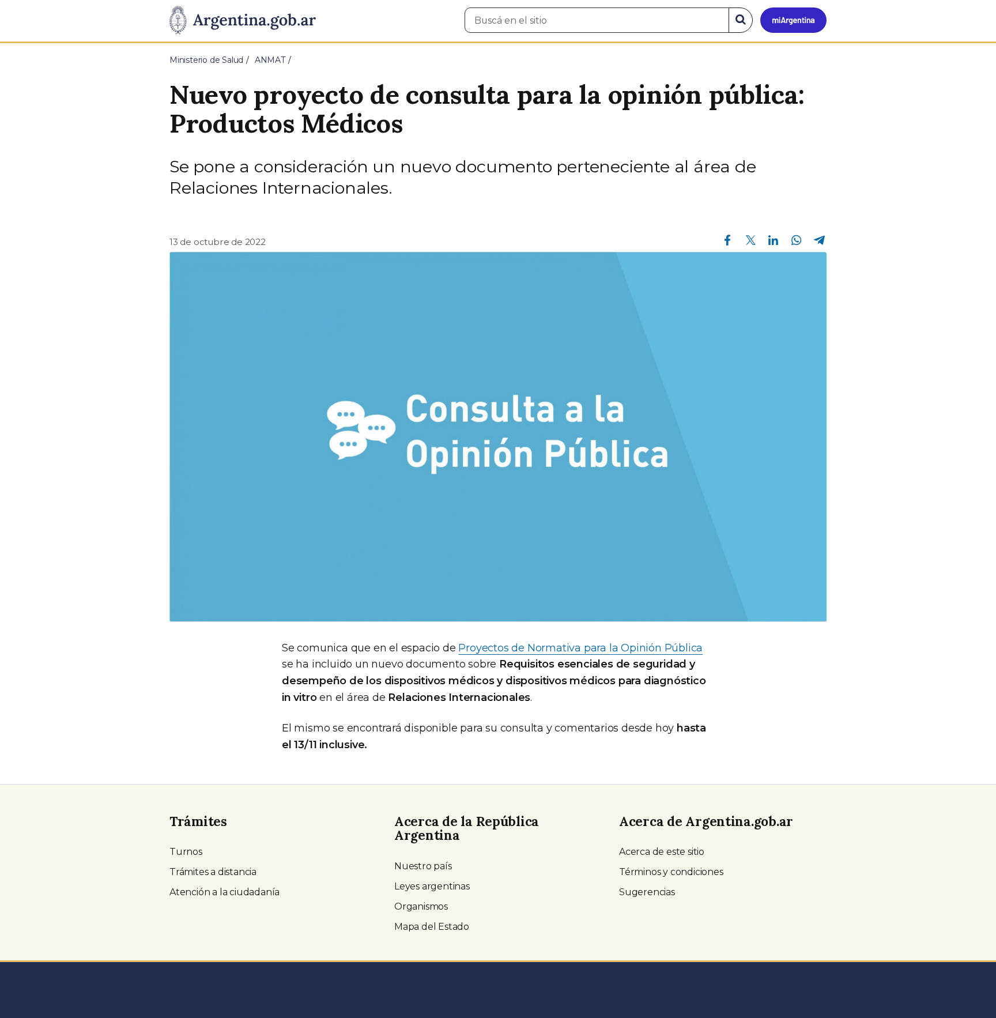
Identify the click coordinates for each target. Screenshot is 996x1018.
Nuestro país (423, 866)
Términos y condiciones (671, 871)
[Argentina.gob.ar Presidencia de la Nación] (243, 21)
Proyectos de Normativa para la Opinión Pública (580, 648)
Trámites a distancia (212, 871)
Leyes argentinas (432, 886)
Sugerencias (647, 892)
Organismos (421, 906)
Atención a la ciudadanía (224, 892)
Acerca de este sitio (661, 851)
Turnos (185, 851)
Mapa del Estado (431, 926)
